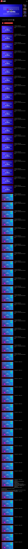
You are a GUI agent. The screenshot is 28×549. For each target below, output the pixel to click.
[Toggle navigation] (26, 1)
